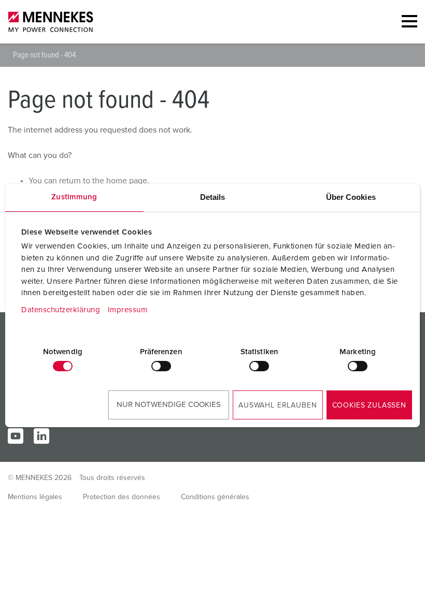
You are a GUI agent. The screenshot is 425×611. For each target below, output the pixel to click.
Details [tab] (212, 197)
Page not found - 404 (44, 55)
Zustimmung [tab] (74, 197)
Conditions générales (215, 497)
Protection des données (121, 497)
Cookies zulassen (369, 405)
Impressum (128, 310)
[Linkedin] (41, 436)
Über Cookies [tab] (351, 197)
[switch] (161, 366)
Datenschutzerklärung (60, 310)
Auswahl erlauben (277, 405)
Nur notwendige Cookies (169, 405)
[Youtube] (15, 436)
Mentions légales (35, 497)
